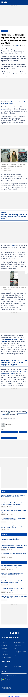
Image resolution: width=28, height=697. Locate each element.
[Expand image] (26, 149)
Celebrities (18, 28)
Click (13, 245)
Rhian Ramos (22, 432)
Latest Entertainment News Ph (9, 432)
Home (2, 28)
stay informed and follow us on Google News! (14, 102)
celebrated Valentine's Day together (13, 340)
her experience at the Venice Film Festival (13, 372)
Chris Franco (16, 45)
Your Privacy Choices (16, 696)
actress (3, 109)
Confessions (3, 584)
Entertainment (9, 28)
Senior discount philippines (8, 437)
